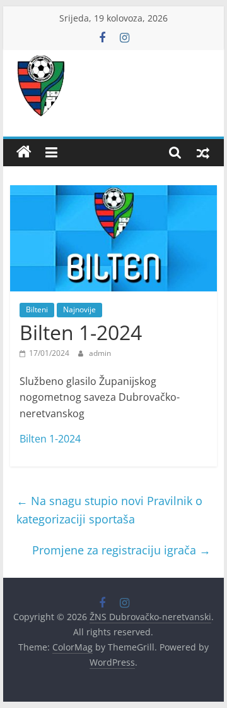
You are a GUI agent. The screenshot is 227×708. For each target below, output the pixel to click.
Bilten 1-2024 (50, 439)
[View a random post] (203, 152)
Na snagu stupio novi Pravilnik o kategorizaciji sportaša (109, 510)
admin (100, 353)
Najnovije (79, 309)
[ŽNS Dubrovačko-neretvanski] (24, 152)
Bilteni (37, 309)
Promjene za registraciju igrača (121, 550)
